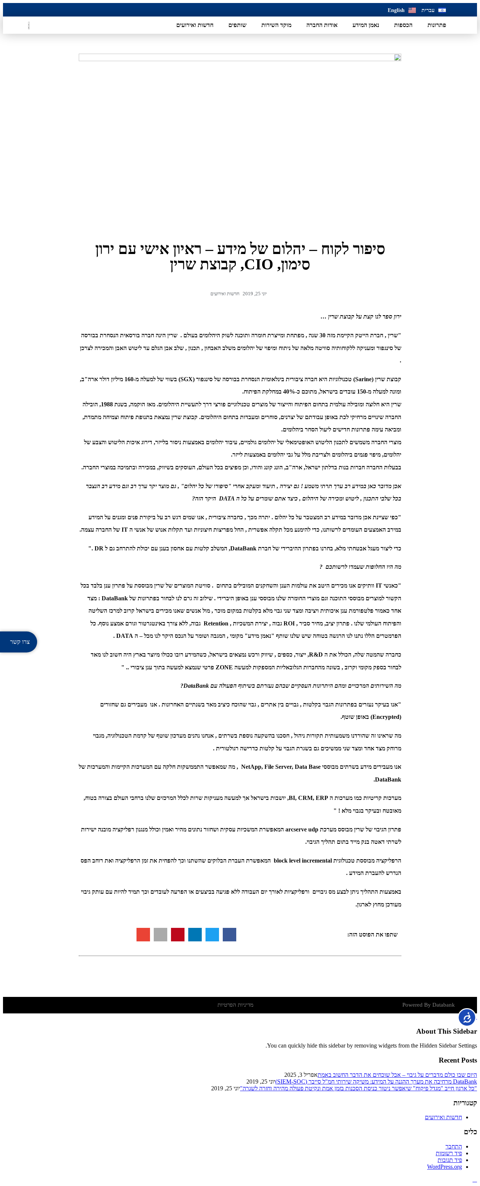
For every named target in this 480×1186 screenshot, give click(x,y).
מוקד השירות (276, 25)
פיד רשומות (449, 1153)
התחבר (454, 1146)
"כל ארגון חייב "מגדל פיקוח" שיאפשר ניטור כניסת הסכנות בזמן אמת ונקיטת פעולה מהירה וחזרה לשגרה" (358, 1088)
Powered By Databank (428, 1005)
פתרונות (437, 25)
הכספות (403, 25)
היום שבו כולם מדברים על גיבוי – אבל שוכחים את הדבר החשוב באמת (397, 1075)
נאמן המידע (365, 25)
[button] (229, 934)
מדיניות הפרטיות (236, 1005)
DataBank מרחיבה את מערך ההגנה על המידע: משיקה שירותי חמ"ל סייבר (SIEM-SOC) (376, 1081)
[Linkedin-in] (33, 10)
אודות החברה (322, 25)
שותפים (237, 25)
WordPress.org (444, 1166)
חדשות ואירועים (194, 25)
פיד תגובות (450, 1160)
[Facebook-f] (49, 10)
